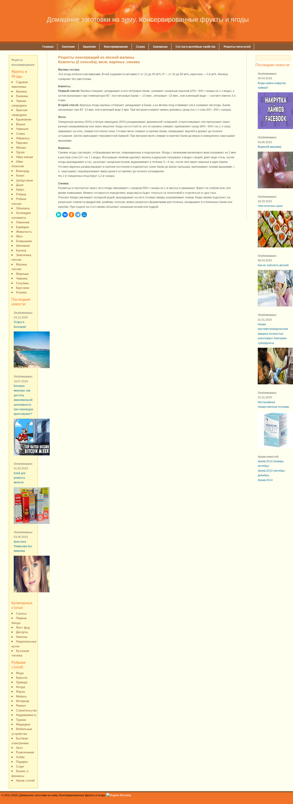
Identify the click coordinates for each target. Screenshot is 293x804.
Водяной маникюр (269, 146)
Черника (21, 278)
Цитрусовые (24, 180)
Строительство (26, 710)
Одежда (21, 682)
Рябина (21, 194)
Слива (20, 133)
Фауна (20, 691)
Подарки (22, 761)
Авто (19, 747)
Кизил (20, 175)
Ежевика (22, 96)
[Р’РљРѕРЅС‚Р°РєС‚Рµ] (65, 214)
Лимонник (23, 222)
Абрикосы (23, 138)
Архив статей (25, 780)
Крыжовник (23, 119)
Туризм (21, 720)
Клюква (21, 292)
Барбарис (22, 227)
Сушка (140, 46)
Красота (21, 677)
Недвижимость (26, 715)
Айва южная (24, 157)
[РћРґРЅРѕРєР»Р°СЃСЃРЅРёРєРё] (71, 214)
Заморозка (160, 46)
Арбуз (20, 189)
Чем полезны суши (270, 206)
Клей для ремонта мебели (20, 478)
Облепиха (23, 208)
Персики (21, 143)
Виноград (22, 171)
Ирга (19, 236)
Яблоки (21, 147)
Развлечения (25, 752)
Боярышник (24, 241)
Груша (20, 152)
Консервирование (116, 46)
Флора (20, 687)
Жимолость (24, 231)
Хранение (89, 46)
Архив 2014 (265, 480)
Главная (48, 46)
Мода (20, 673)
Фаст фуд (23, 627)
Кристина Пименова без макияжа (23, 546)
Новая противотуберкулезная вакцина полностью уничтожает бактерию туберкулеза (273, 334)
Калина (21, 250)
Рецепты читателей (237, 46)
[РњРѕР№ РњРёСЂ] (84, 214)
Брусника (22, 288)
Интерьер (22, 701)
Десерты (22, 632)
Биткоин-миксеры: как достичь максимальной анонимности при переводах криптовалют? (23, 400)
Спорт (20, 766)
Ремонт (21, 705)
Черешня (22, 129)
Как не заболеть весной (273, 265)
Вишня (20, 124)
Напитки (21, 637)
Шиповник (23, 245)
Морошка (22, 274)
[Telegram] (78, 214)
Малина (21, 91)
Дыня (19, 185)
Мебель (21, 696)
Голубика (22, 283)
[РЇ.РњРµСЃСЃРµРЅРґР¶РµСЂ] (58, 214)
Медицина (23, 724)
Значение (68, 46)
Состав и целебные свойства (195, 46)
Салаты (21, 613)
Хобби (20, 757)
